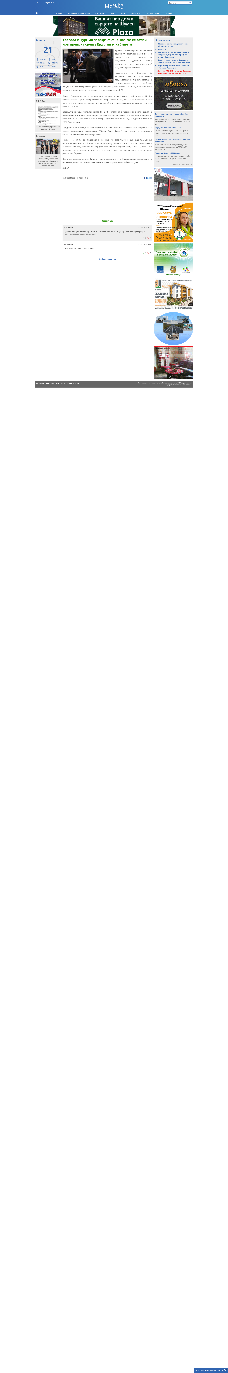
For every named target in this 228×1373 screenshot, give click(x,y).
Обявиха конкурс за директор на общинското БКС (173, 45)
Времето (162, 49)
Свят (112, 13)
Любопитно (136, 13)
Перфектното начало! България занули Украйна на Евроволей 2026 (174, 61)
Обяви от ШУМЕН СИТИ (182, 164)
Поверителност (74, 383)
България (99, 13)
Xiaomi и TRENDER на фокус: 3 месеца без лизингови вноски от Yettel (174, 72)
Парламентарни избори (79, 13)
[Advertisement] (107, 198)
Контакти (60, 383)
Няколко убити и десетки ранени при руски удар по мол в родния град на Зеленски (173, 54)
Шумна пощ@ (153, 13)
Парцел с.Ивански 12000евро (168, 128)
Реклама (50, 383)
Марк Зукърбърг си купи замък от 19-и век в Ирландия (173, 66)
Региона (168, 13)
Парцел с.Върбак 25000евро (167, 153)
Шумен (59, 13)
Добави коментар (107, 259)
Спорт (122, 13)
